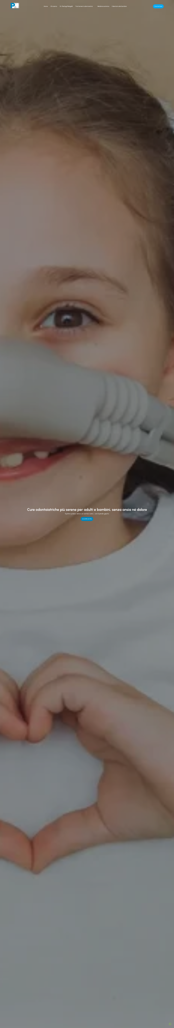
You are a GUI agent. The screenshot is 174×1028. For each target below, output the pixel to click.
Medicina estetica (103, 6)
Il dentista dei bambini (119, 6)
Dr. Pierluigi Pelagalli (66, 6)
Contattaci (158, 6)
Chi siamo (53, 6)
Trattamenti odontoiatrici (84, 6)
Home (46, 6)
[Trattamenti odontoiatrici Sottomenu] (94, 6)
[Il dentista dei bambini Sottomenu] (128, 6)
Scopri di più (87, 519)
